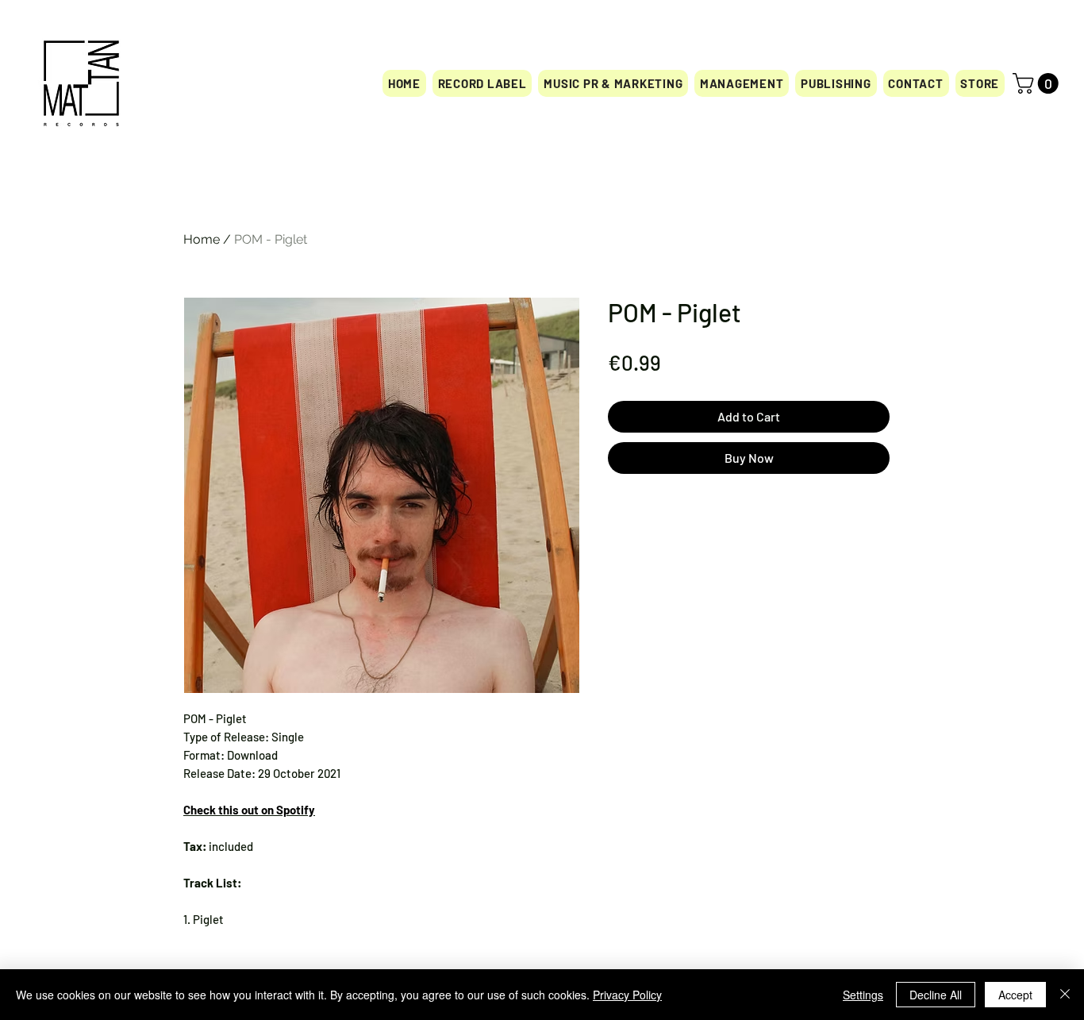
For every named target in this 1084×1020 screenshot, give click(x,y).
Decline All (935, 995)
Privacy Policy (627, 995)
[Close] (1064, 994)
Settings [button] (863, 995)
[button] (980, 83)
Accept (1015, 995)
